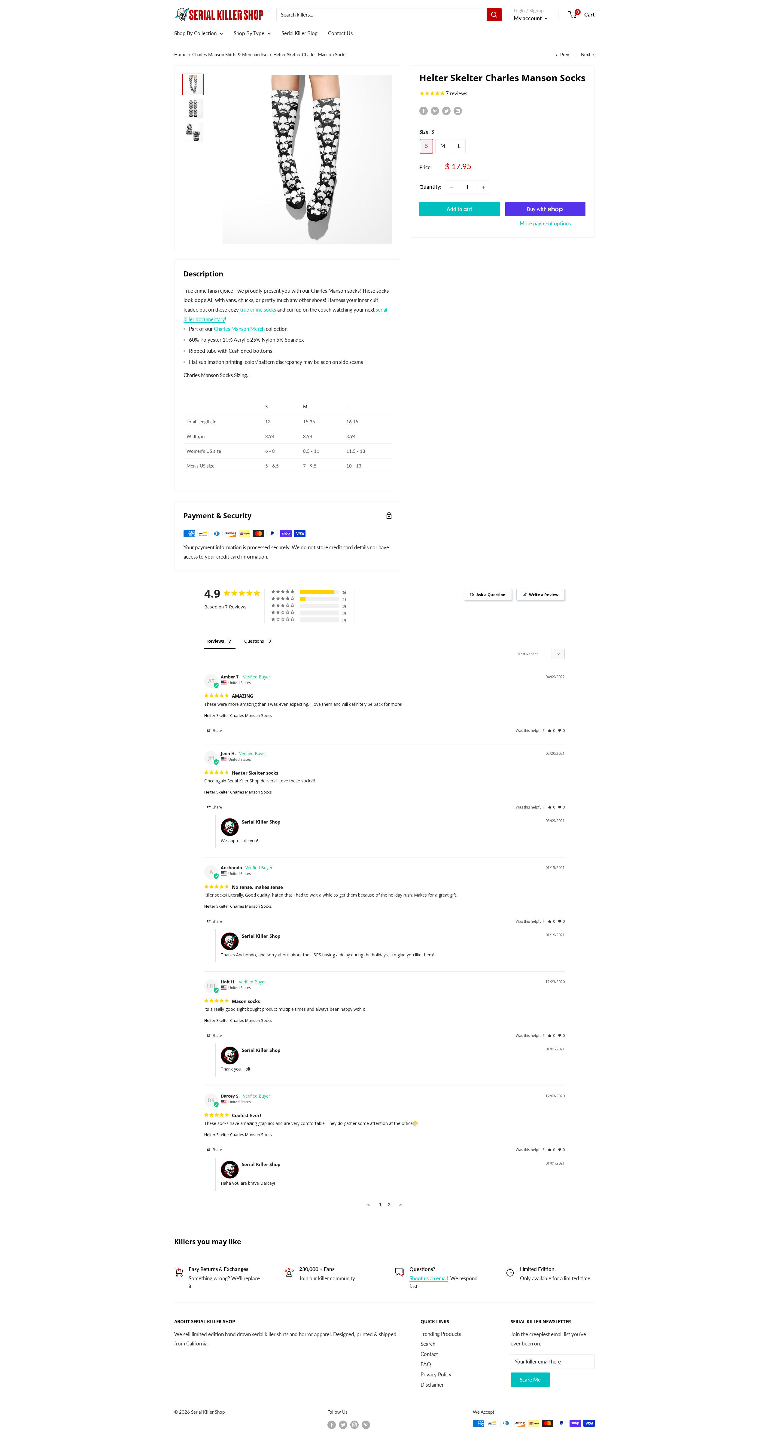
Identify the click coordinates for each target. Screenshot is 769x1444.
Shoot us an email (428, 1278)
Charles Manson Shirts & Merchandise (229, 54)
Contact (429, 1354)
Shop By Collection (195, 33)
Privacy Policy (436, 1374)
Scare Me (530, 1379)
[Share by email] (458, 110)
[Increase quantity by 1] (483, 187)
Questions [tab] (254, 641)
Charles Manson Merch (239, 329)
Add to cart (459, 209)
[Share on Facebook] (423, 110)
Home (180, 54)
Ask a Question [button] (491, 594)
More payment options (545, 224)
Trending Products (441, 1334)
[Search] (494, 14)
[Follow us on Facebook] (331, 1424)
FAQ (426, 1364)
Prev (564, 54)
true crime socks (258, 309)
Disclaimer (432, 1385)
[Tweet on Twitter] (446, 110)
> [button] (400, 1205)
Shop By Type (249, 33)
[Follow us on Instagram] (354, 1424)
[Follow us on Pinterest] (366, 1424)
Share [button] (216, 730)
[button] (551, 730)
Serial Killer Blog (299, 33)
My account (528, 18)
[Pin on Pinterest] (435, 110)
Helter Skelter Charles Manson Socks (238, 715)
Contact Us (340, 33)
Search (428, 1344)
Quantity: (430, 187)
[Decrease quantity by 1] (451, 187)
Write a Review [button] (543, 594)
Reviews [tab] (215, 641)
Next (585, 54)
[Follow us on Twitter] (343, 1424)
